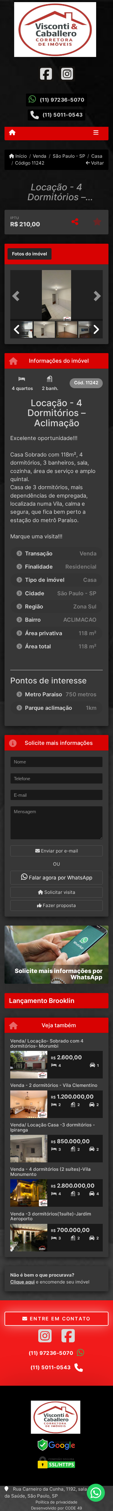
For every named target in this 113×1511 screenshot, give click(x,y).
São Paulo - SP (69, 156)
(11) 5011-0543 (62, 115)
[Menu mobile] (12, 133)
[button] (17, 296)
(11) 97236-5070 (62, 100)
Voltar (97, 163)
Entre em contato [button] (59, 1319)
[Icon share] (45, 73)
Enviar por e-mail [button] (59, 851)
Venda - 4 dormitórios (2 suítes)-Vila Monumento (50, 1171)
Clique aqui (22, 1282)
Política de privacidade (56, 1502)
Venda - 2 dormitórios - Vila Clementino (53, 1085)
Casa (96, 156)
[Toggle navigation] (96, 133)
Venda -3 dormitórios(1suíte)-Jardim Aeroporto (50, 1216)
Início (20, 156)
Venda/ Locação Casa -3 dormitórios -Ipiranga (52, 1127)
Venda (39, 156)
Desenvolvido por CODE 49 (56, 1508)
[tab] (30, 254)
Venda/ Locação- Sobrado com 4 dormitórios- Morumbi (46, 1043)
